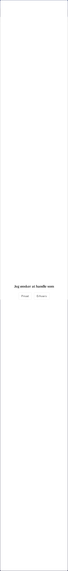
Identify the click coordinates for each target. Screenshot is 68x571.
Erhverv (42, 296)
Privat (25, 296)
